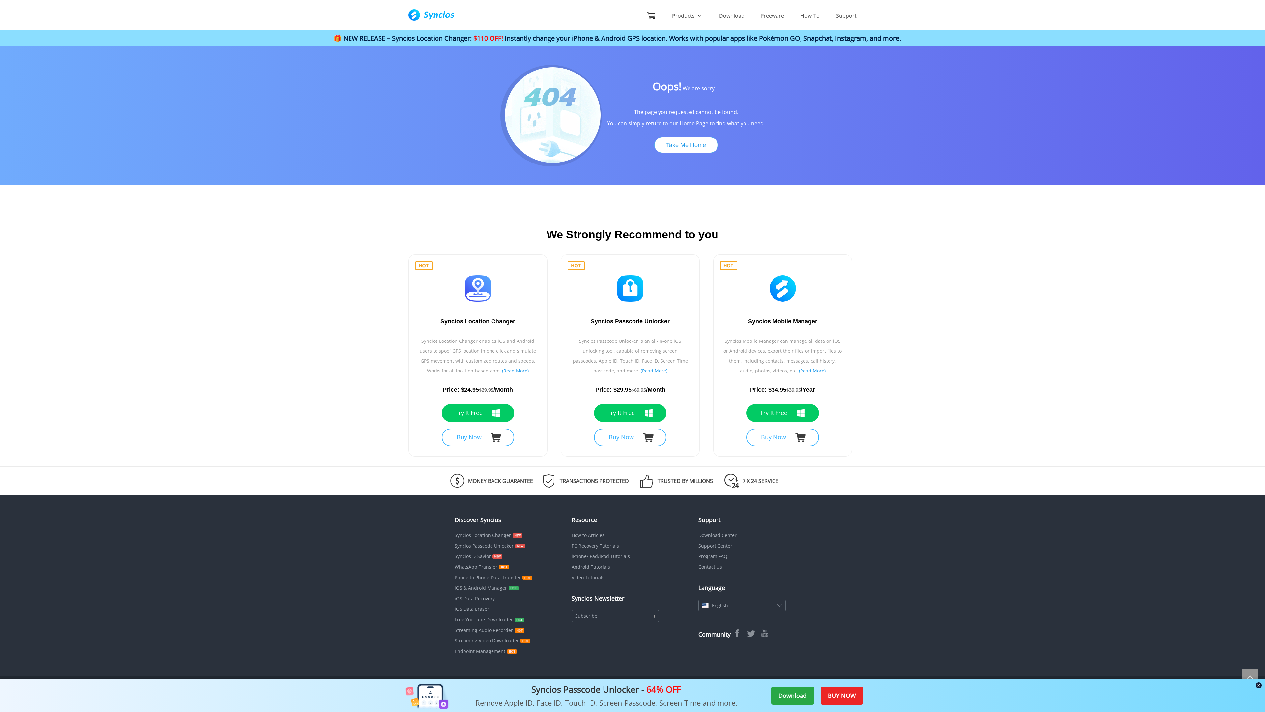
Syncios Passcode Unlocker (484, 546)
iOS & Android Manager (481, 588)
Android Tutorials (591, 567)
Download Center (717, 535)
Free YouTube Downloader (484, 619)
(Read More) (515, 371)
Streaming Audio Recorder (484, 630)
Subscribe (586, 616)
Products (684, 15)
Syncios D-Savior (473, 556)
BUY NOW (842, 695)
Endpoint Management (480, 651)
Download (732, 15)
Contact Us (710, 567)
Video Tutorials (588, 577)
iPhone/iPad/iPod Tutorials (601, 556)
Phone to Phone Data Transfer (488, 577)
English (720, 605)
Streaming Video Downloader (487, 641)
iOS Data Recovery (475, 598)
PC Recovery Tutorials (595, 546)
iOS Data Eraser (472, 609)
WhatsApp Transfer (476, 567)
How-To (810, 15)
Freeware (772, 15)
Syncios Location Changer (483, 535)
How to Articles (588, 535)
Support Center (715, 546)
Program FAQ (712, 556)
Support (846, 15)
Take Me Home (686, 145)
